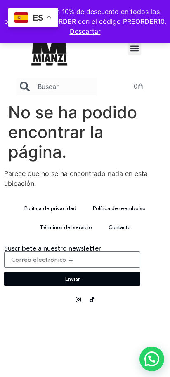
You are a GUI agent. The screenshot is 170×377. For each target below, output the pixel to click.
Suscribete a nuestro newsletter (52, 248)
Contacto (120, 227)
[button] (134, 48)
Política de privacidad (50, 208)
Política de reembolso (119, 208)
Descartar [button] (85, 31)
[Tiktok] (92, 299)
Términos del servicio (66, 227)
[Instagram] (78, 299)
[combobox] (56, 86)
